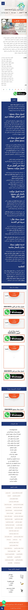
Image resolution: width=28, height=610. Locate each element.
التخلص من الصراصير (16, 495)
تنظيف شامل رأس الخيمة (17, 507)
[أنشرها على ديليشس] (12, 89)
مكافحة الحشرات (13, 479)
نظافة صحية (10, 562)
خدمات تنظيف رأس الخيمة (13, 533)
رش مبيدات (9, 539)
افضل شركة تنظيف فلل (13, 436)
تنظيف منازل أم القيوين (19, 519)
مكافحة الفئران (9, 557)
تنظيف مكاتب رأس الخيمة (18, 516)
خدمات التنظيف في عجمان (13, 465)
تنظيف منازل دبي (19, 524)
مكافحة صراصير (13, 481)
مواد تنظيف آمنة (17, 562)
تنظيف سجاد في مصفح (6, 62)
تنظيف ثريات (13, 452)
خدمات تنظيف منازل (8, 536)
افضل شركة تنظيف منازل (13, 443)
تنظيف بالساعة (13, 450)
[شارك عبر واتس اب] (6, 89)
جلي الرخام (13, 456)
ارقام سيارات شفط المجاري (13, 432)
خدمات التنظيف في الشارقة (13, 459)
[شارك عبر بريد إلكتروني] (4, 89)
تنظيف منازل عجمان (9, 527)
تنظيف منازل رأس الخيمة (10, 524)
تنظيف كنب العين (18, 513)
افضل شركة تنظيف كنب (13, 438)
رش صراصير (15, 539)
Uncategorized (13, 429)
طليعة (19, 551)
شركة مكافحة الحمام (13, 474)
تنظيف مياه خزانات (13, 454)
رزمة (20, 539)
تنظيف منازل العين (18, 522)
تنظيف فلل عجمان (9, 510)
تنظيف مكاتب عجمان (8, 516)
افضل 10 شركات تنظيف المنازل (13, 434)
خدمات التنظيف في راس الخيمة (13, 463)
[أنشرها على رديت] (15, 89)
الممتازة (9, 495)
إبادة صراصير (8, 492)
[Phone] (4, 602)
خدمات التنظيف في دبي (13, 461)
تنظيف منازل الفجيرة (9, 522)
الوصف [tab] (14, 99)
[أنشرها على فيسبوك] (24, 89)
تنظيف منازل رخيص (18, 527)
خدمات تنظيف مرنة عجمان (18, 536)
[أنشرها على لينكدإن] (9, 89)
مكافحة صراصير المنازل (9, 559)
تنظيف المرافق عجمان (14, 498)
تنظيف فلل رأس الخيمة (18, 510)
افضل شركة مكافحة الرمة (13, 445)
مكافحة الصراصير (18, 557)
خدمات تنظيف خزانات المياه (14, 530)
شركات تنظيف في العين (14, 545)
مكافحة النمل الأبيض (19, 559)
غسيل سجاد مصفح (8, 76)
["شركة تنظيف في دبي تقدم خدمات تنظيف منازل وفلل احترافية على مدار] (21, 5)
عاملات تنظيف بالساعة (12, 551)
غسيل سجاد (3, 85)
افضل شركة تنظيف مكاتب (13, 441)
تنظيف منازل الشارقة (9, 519)
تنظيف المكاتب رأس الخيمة (14, 501)
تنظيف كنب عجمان (10, 513)
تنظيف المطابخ (13, 447)
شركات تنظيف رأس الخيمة (13, 542)
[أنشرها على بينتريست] (18, 89)
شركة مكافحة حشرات (8, 548)
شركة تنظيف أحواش (13, 470)
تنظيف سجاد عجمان (8, 504)
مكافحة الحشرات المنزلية (9, 554)
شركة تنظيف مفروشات (13, 472)
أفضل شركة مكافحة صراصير (17, 492)
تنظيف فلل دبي (8, 507)
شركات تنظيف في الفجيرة (18, 548)
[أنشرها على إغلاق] (21, 89)
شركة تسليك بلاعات (13, 468)
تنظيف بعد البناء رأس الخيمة (18, 504)
